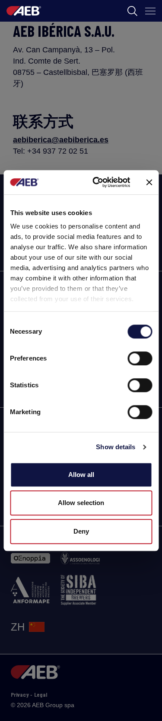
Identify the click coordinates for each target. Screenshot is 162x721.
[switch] (139, 358)
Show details (115, 447)
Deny (81, 531)
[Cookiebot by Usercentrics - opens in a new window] (96, 182)
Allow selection (81, 502)
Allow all (81, 474)
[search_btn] (132, 11)
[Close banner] (149, 182)
